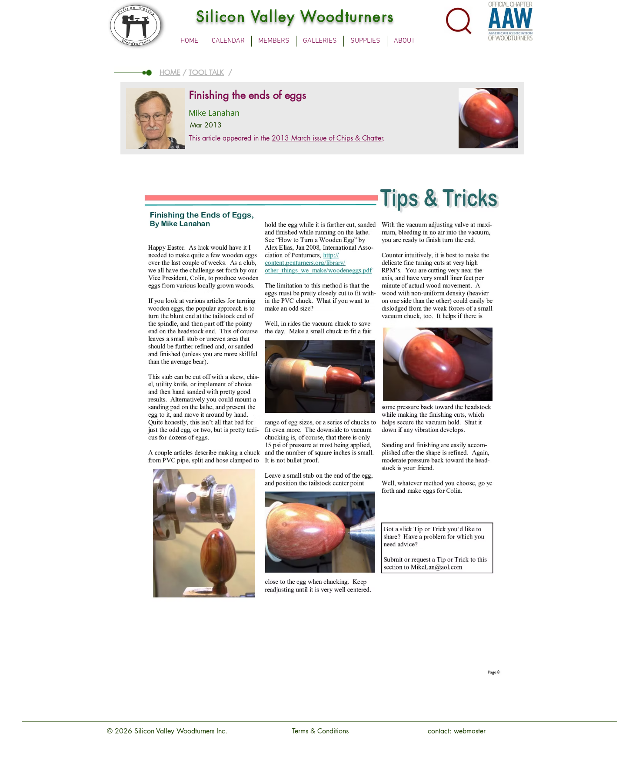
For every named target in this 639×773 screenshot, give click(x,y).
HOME (170, 72)
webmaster (470, 731)
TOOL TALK (206, 72)
